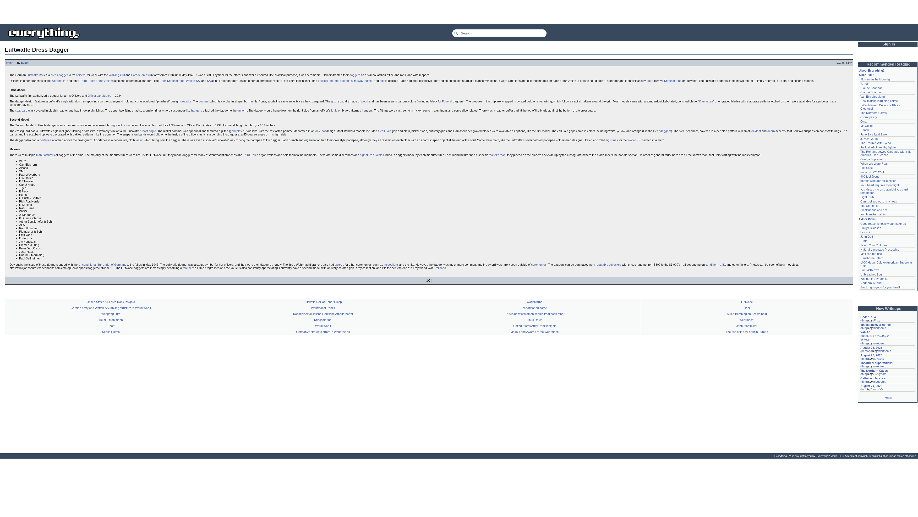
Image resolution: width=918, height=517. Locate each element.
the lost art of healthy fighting (878, 147)
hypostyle (877, 389)
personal (867, 351)
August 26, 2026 (871, 347)
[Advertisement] (459, 12)
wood (364, 101)
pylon (24, 63)
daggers (355, 75)
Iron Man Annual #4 (873, 214)
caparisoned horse (535, 308)
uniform (242, 110)
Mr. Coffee (867, 126)
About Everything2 (872, 70)
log (863, 389)
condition (711, 264)
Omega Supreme (871, 159)
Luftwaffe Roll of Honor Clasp (323, 302)
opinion (866, 335)
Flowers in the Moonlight (876, 79)
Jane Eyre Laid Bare (873, 134)
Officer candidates (99, 95)
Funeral (447, 101)
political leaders (328, 81)
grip (333, 101)
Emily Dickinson (870, 228)
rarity (722, 264)
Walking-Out (117, 75)
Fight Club (867, 197)
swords (339, 264)
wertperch (879, 328)
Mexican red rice (871, 254)
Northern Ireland (871, 283)
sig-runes (612, 140)
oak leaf (320, 131)
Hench (864, 130)
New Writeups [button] (888, 309)
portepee (45, 140)
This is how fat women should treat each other (534, 314)
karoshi (865, 232)
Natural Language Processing (879, 249)
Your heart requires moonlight (879, 185)
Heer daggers (662, 131)
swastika (185, 101)
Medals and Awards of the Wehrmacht (534, 332)
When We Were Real (874, 163)
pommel (204, 101)
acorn (771, 131)
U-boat (110, 326)
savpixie (878, 358)
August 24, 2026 (871, 386)
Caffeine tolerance (872, 378)
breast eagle (148, 131)
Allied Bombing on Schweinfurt (747, 314)
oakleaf (756, 131)
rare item (188, 268)
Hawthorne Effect (871, 258)
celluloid (385, 131)
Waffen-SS (193, 81)
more (888, 397)
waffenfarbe (534, 302)
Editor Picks (867, 219)
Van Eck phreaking (872, 96)
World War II (323, 326)
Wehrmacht (58, 81)
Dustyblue (879, 374)
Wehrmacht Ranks (323, 308)
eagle (64, 101)
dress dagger (59, 75)
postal (368, 81)
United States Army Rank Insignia (535, 326)
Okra (863, 121)
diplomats (346, 81)
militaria (441, 268)
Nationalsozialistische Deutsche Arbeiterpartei (323, 314)
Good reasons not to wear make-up (883, 223)
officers (80, 75)
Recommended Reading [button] (889, 64)
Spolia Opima (111, 332)
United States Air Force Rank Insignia (111, 302)
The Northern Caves (873, 113)
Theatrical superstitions (876, 363)
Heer (162, 81)
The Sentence (869, 206)
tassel (139, 140)
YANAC (865, 332)
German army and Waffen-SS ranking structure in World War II (111, 308)
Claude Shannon (871, 88)
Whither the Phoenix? (874, 279)
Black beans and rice (874, 210)
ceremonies (538, 264)
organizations (105, 81)
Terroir (864, 83)
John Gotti (867, 236)
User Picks (866, 75)
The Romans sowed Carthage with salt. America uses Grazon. (886, 153)
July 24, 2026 (869, 138)
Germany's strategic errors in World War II (323, 332)
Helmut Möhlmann (111, 320)
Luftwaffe (32, 75)
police (384, 81)
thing (10, 63)
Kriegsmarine (176, 81)
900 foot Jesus (869, 176)
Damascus (706, 101)
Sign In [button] (888, 44)
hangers (196, 110)
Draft (863, 241)
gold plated (237, 131)
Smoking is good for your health (881, 287)
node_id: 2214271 (872, 172)
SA (209, 81)
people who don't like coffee (878, 181)
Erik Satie (866, 168)
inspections (391, 264)
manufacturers (45, 155)
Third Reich (87, 81)
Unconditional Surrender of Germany (102, 264)
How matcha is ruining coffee (879, 101)
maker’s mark (497, 155)
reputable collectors (608, 264)
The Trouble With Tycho (875, 143)
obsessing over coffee (875, 324)
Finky (876, 320)
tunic (334, 110)
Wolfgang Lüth (110, 314)
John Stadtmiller (746, 326)
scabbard (21, 110)
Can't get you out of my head (878, 201)
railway (358, 81)
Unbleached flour (871, 274)
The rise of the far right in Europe (747, 332)
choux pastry (868, 117)
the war (126, 125)
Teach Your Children (873, 245)
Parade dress (140, 75)
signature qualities (372, 155)
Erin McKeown (869, 270)
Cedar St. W (868, 317)
